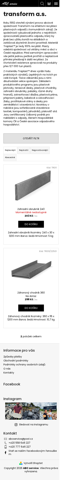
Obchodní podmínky (15, 360)
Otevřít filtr (31, 138)
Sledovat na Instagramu (33, 424)
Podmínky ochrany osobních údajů (24, 364)
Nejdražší (23, 150)
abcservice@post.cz (21, 439)
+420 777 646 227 (20, 446)
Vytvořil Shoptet (33, 463)
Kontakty (8, 372)
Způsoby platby (12, 356)
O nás (7, 368)
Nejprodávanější (40, 150)
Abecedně (10, 157)
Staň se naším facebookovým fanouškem (33, 452)
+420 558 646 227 (19, 442)
